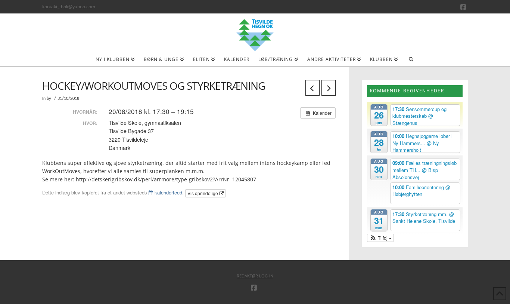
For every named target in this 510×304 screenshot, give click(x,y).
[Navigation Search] (410, 61)
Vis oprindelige (203, 193)
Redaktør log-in (255, 276)
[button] (380, 238)
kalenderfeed (167, 192)
